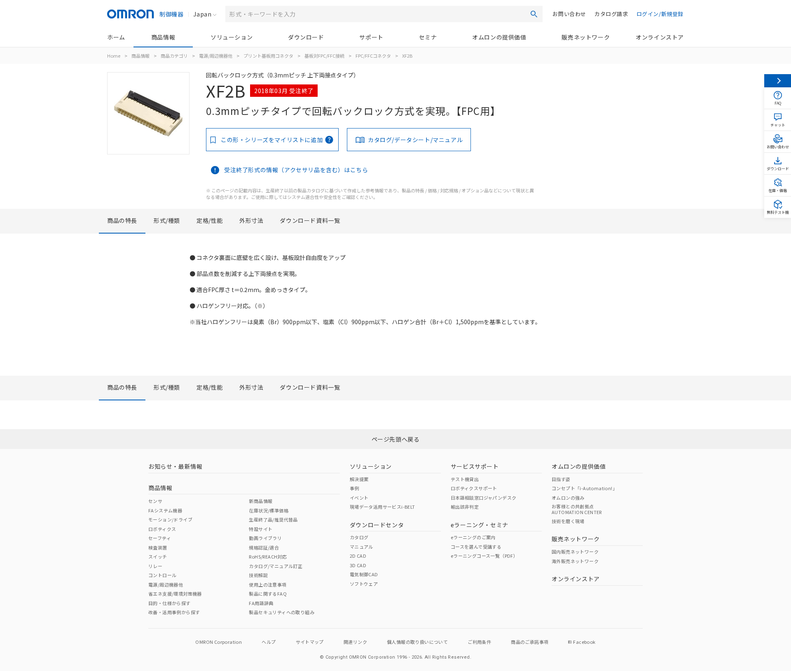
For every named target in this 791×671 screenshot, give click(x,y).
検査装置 (157, 547)
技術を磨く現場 (568, 521)
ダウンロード (306, 37)
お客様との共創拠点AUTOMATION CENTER (577, 509)
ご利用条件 (479, 641)
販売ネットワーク (586, 37)
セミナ (428, 37)
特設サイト (260, 529)
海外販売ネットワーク (575, 561)
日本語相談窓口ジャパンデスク (484, 497)
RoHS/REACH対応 (268, 556)
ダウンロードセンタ (377, 525)
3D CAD (358, 565)
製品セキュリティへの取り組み (281, 612)
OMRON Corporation (218, 641)
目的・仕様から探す (169, 603)
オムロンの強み (568, 497)
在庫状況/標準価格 (268, 510)
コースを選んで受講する (476, 546)
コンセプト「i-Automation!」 (584, 488)
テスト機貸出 (465, 479)
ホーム (116, 37)
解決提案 (359, 479)
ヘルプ (269, 641)
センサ (155, 501)
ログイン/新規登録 (660, 14)
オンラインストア (660, 37)
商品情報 (163, 37)
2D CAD (358, 555)
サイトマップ (310, 641)
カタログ (359, 537)
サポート (371, 37)
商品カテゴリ (174, 55)
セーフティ (159, 538)
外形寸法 (251, 220)
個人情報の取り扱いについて (417, 641)
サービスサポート (475, 466)
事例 (354, 488)
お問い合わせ (569, 14)
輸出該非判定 (465, 506)
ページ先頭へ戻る (396, 439)
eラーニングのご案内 (473, 537)
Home (113, 55)
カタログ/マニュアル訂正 (275, 566)
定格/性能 (210, 220)
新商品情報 (260, 501)
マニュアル (361, 546)
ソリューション (232, 37)
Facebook (584, 641)
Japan (202, 14)
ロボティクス (162, 529)
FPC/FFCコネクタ (373, 55)
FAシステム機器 (165, 510)
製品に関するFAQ (268, 593)
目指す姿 (561, 479)
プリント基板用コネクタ (268, 55)
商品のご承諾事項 (529, 641)
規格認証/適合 (264, 547)
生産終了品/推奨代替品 (273, 519)
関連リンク (355, 641)
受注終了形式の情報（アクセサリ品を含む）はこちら (296, 170)
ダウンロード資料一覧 (310, 220)
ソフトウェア (364, 583)
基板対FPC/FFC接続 (324, 55)
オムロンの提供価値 (499, 37)
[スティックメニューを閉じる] (777, 80)
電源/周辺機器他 (215, 55)
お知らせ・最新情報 (175, 466)
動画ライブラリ (265, 538)
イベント (359, 497)
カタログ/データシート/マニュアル (415, 140)
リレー (155, 566)
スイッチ (157, 556)
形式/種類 (167, 220)
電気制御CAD (364, 574)
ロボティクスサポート (474, 488)
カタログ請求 (611, 14)
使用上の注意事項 (267, 584)
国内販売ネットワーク (575, 551)
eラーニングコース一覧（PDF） (484, 555)
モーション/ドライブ (170, 519)
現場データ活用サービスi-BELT (382, 506)
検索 (534, 14)
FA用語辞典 (261, 603)
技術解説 (258, 575)
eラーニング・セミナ (479, 525)
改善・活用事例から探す (174, 612)
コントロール (162, 575)
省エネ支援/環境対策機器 (175, 593)
